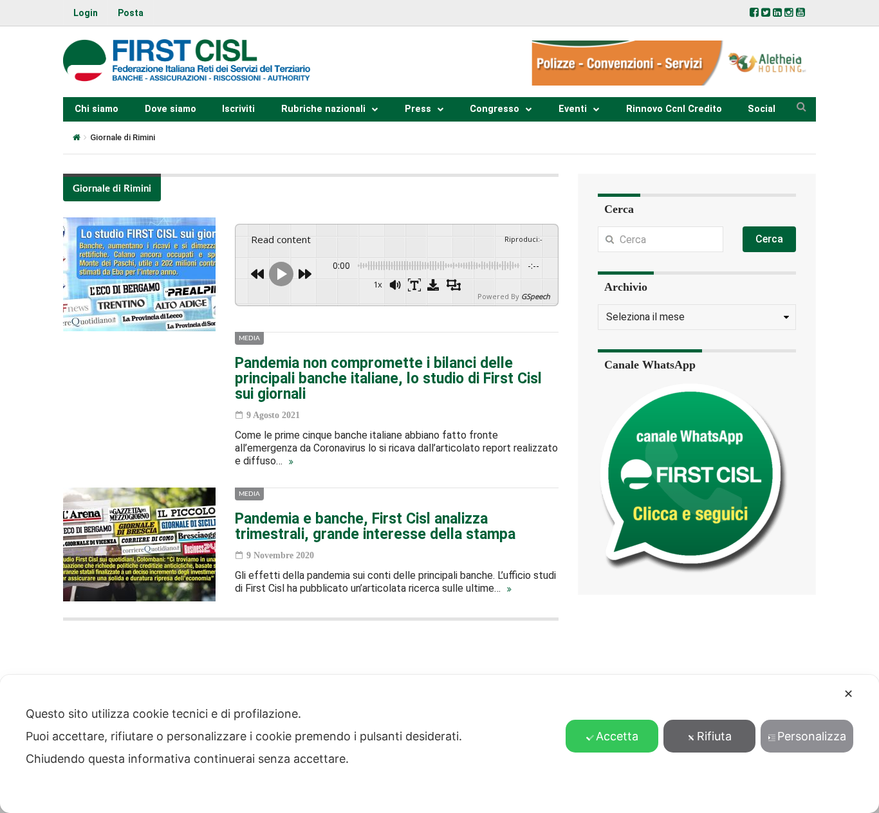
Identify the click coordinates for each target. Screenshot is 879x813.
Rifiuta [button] (714, 736)
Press (418, 109)
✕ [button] (848, 693)
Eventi (573, 109)
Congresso (494, 109)
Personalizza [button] (811, 736)
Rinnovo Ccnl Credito (674, 109)
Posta (130, 13)
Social (761, 109)
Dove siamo (170, 109)
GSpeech (535, 296)
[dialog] (439, 744)
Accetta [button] (617, 736)
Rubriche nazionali (323, 109)
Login (85, 13)
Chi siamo (96, 109)
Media (249, 338)
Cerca (769, 239)
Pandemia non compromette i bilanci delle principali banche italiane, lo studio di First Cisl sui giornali (388, 378)
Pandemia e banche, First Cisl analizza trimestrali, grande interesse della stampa (375, 526)
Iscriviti (238, 109)
